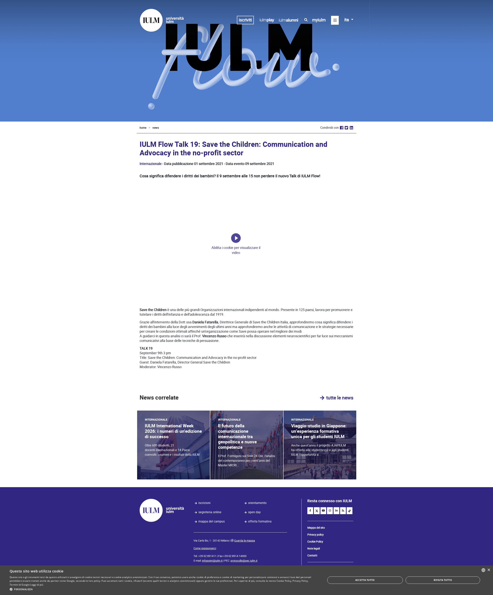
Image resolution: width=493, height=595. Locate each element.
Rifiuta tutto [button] (443, 580)
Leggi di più (36, 584)
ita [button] (347, 20)
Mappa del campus (211, 521)
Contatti (312, 555)
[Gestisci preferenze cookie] (236, 238)
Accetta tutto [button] (365, 580)
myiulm (319, 20)
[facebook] (310, 510)
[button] (163, 589)
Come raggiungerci (205, 548)
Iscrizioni (204, 503)
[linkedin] (336, 510)
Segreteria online (209, 512)
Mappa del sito (316, 528)
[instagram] (330, 510)
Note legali (313, 548)
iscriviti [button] (245, 20)
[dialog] (246, 580)
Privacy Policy (300, 580)
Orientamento (257, 503)
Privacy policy (315, 535)
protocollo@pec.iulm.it (244, 561)
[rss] (343, 510)
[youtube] (323, 510)
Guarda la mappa (244, 541)
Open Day (254, 512)
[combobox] (483, 570)
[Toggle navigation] (335, 20)
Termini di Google (20, 584)
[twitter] (317, 510)
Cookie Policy (315, 541)
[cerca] (306, 20)
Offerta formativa (260, 521)
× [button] (488, 570)
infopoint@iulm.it (212, 561)
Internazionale (151, 163)
